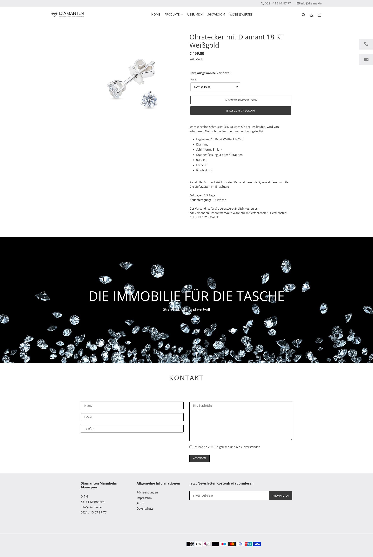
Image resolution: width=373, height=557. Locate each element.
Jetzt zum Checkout (241, 110)
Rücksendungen (147, 492)
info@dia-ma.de (311, 3)
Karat (193, 79)
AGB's (214, 447)
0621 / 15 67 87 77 (278, 3)
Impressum (144, 498)
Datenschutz (145, 508)
